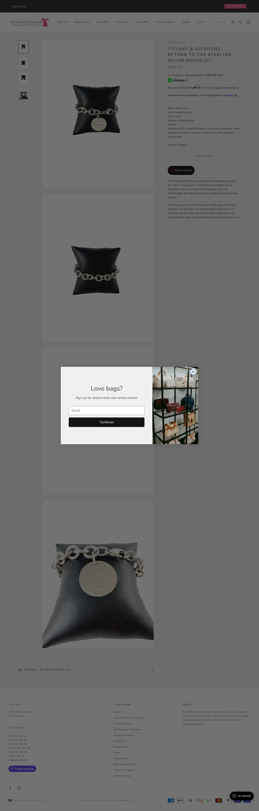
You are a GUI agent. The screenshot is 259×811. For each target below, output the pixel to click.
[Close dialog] (193, 372)
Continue (107, 422)
